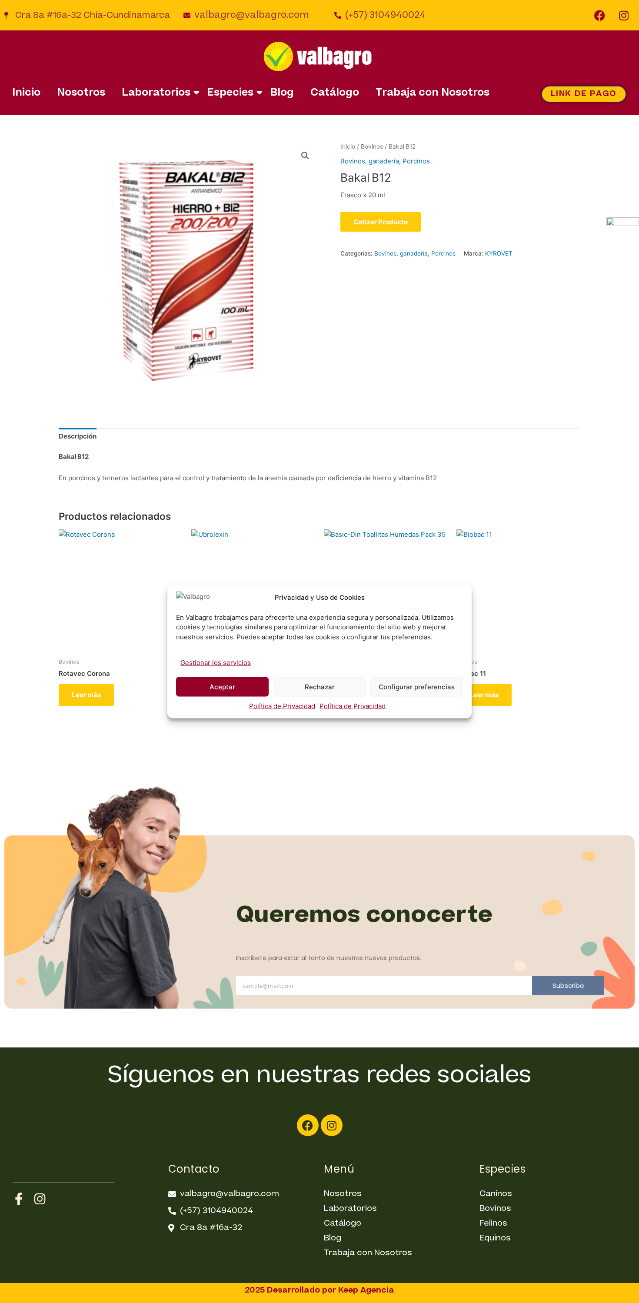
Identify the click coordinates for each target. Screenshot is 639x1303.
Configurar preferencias (417, 686)
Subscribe (568, 985)
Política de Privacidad (282, 706)
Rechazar (320, 686)
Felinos (493, 1223)
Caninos (495, 1194)
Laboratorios (156, 93)
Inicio (26, 93)
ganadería (384, 161)
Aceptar (222, 686)
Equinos (495, 1238)
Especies (230, 93)
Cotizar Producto (380, 222)
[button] (305, 155)
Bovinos (372, 146)
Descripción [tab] (78, 436)
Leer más (86, 695)
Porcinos (416, 161)
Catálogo (334, 93)
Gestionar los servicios (215, 662)
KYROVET (499, 253)
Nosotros (81, 93)
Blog (282, 93)
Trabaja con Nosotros (432, 93)
